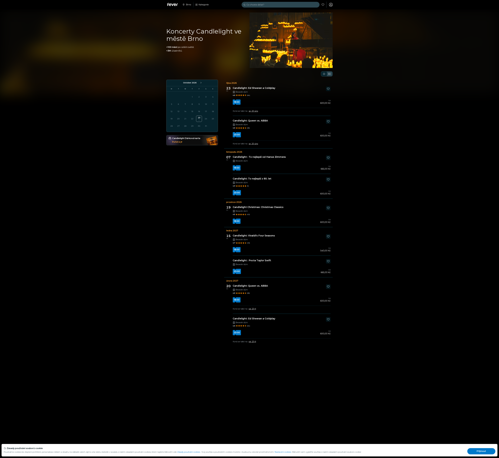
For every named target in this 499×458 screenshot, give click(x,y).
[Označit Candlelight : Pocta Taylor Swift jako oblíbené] (328, 261)
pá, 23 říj (252, 309)
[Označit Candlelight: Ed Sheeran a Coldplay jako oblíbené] (328, 88)
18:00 (236, 102)
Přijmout (481, 451)
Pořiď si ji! (177, 142)
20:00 (237, 134)
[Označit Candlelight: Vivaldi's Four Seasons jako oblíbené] (328, 236)
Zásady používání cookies (188, 452)
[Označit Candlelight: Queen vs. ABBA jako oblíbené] (328, 121)
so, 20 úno (253, 111)
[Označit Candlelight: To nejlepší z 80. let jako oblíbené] (328, 179)
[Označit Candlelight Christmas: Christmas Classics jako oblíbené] (328, 208)
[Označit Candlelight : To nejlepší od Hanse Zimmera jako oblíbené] (328, 157)
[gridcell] (199, 119)
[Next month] (200, 82)
